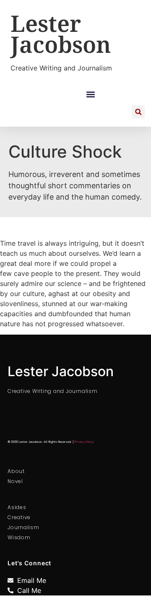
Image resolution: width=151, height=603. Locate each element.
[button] (90, 94)
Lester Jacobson (60, 34)
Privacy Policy (84, 442)
